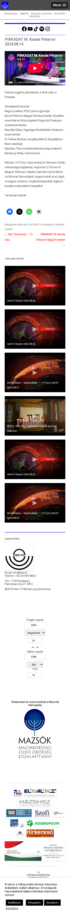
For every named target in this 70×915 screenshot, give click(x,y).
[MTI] (58, 817)
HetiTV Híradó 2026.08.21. (21, 474)
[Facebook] (24, 30)
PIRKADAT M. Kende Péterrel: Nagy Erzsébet (50, 240)
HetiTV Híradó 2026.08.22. (21, 343)
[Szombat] (14, 827)
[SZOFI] (42, 817)
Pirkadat (59, 224)
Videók (9, 229)
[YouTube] (30, 30)
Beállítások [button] (14, 902)
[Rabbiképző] (22, 827)
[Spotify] (42, 30)
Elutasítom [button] (52, 902)
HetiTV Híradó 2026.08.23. (21, 300)
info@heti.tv (20, 572)
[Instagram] (48, 30)
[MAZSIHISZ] (35, 806)
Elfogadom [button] (34, 902)
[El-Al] (40, 796)
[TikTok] (36, 30)
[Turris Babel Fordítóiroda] (19, 817)
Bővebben (12, 908)
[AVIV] (18, 796)
